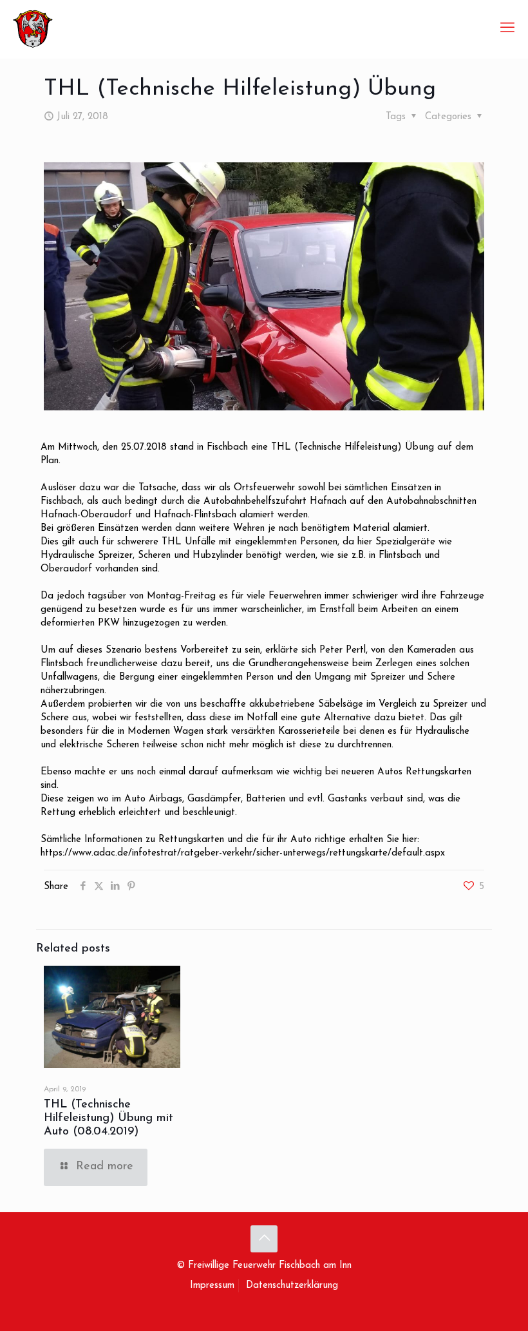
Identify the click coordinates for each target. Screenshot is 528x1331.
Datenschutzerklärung (292, 1285)
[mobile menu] (507, 29)
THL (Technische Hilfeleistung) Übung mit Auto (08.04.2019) (108, 1118)
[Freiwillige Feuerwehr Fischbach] (33, 29)
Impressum (212, 1285)
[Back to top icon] (264, 1238)
